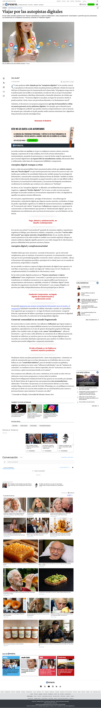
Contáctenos (44, 698)
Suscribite (91, 4)
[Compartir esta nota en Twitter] (3, 82)
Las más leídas (83, 372)
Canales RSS (30, 698)
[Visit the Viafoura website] (71, 492)
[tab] (8, 467)
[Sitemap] (60, 686)
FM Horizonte (68, 694)
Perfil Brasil (78, 1)
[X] (45, 686)
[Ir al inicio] (11, 4)
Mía (58, 694)
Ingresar (84, 4)
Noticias (64, 1)
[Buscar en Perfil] (97, 1)
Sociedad (41, 4)
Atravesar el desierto (42, 121)
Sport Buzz (62, 696)
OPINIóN (4, 8)
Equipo (55, 698)
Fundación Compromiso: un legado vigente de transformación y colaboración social (43, 296)
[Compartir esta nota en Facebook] (3, 78)
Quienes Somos (37, 698)
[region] (38, 475)
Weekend (40, 694)
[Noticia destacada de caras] (47, 658)
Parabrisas (50, 694)
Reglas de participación (63, 698)
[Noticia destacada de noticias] (11, 658)
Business (59, 1)
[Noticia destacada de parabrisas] (65, 658)
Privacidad (51, 698)
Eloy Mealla (15, 425)
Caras (68, 1)
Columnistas (82, 283)
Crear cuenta (70, 457)
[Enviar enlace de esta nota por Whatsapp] (3, 87)
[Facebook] (41, 687)
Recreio (68, 696)
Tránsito (71, 698)
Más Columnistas (91, 319)
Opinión (36, 4)
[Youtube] (49, 686)
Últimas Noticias (22, 4)
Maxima (72, 696)
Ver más (94, 406)
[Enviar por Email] (3, 91)
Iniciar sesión (64, 457)
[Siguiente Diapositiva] (73, 444)
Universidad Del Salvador (45, 425)
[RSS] (56, 686)
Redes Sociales (24, 425)
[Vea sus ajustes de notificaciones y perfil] (97, 4)
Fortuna (45, 694)
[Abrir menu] (3, 4)
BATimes (62, 694)
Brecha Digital (33, 425)
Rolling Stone (56, 696)
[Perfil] (11, 654)
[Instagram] (53, 686)
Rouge (55, 694)
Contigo (39, 696)
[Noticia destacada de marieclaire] (29, 658)
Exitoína (72, 1)
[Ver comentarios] (97, 8)
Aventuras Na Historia (47, 696)
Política (30, 4)
